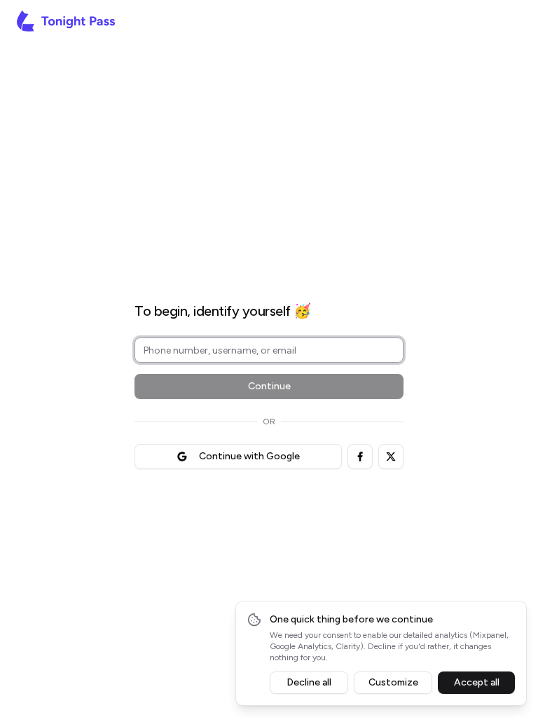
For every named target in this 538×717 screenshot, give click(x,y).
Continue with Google (249, 456)
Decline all (309, 682)
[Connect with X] (391, 456)
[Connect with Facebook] (360, 456)
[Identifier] (269, 273)
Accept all (476, 682)
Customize (393, 682)
